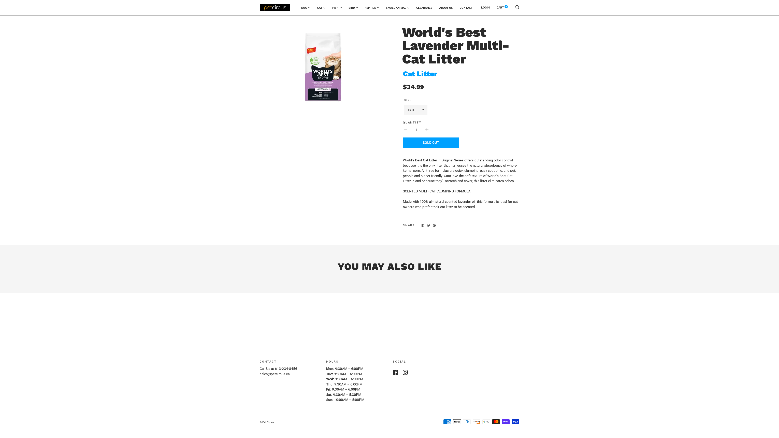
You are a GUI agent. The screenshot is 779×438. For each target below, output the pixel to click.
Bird (352, 7)
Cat (319, 7)
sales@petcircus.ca (275, 374)
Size (408, 100)
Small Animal (396, 7)
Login (485, 7)
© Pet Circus (267, 422)
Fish (335, 7)
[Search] (517, 7)
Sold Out (431, 143)
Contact (466, 7)
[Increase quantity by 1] (427, 129)
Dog (304, 7)
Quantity (412, 122)
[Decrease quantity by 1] (406, 129)
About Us (446, 7)
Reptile (370, 7)
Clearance (424, 7)
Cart (502, 7)
